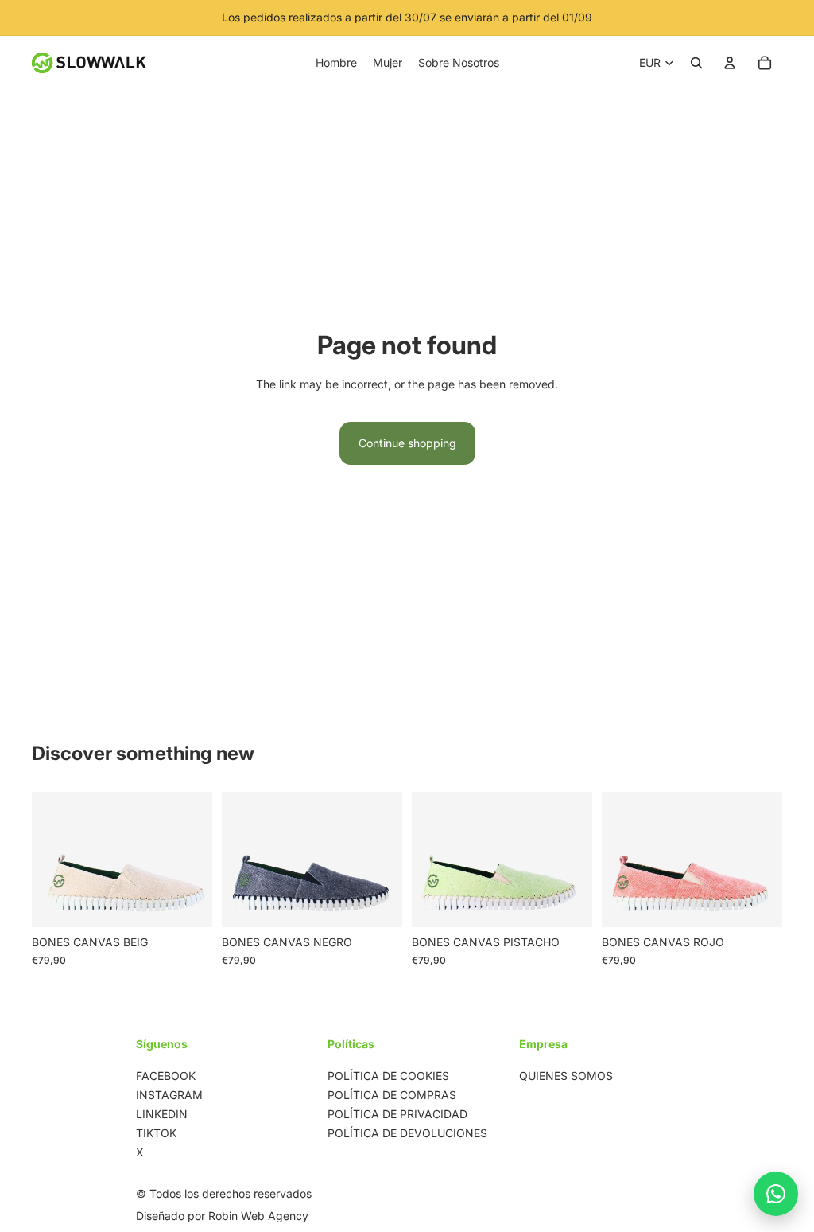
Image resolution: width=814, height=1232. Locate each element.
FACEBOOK (166, 1075)
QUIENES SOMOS (566, 1075)
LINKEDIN (162, 1114)
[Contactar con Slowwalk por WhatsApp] (776, 1194)
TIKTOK (156, 1133)
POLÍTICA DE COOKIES (388, 1075)
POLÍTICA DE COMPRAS (392, 1094)
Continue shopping (407, 443)
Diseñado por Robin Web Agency (222, 1215)
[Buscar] (696, 62)
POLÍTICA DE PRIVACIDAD (397, 1114)
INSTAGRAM (169, 1094)
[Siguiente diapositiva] (194, 859)
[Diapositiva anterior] (49, 859)
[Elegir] (187, 903)
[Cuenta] (729, 62)
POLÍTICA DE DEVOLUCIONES (407, 1133)
